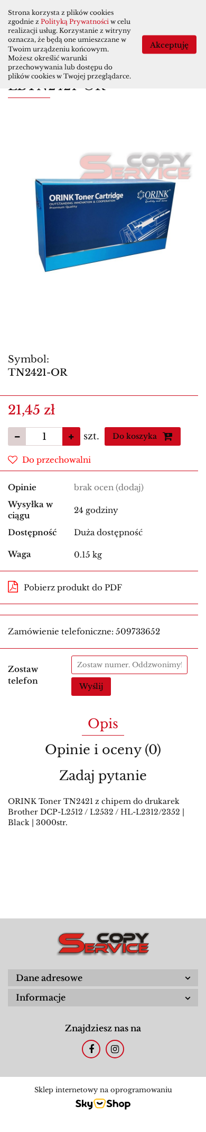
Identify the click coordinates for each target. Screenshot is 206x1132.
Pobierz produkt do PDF (73, 587)
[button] (103, 978)
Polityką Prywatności (75, 21)
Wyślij (91, 686)
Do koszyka (136, 436)
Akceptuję (169, 44)
